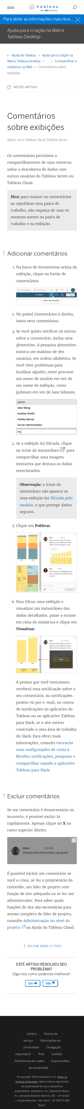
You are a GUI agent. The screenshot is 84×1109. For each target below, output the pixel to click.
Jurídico (31, 1033)
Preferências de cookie (29, 1061)
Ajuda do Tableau (24, 55)
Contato (57, 1054)
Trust (41, 1054)
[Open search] (75, 7)
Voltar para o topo (44, 946)
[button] (9, 87)
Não (49, 983)
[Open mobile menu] (10, 7)
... (48, 61)
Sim (31, 983)
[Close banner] (78, 19)
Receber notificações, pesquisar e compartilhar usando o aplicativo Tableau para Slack (45, 763)
